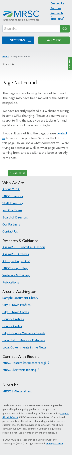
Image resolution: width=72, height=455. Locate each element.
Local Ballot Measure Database (23, 340)
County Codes (12, 326)
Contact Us (57, 3)
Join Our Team (12, 210)
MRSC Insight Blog (15, 268)
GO (64, 28)
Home (5, 56)
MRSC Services (12, 196)
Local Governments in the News (24, 347)
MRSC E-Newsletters (17, 391)
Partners (55, 8)
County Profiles (13, 319)
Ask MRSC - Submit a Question (23, 247)
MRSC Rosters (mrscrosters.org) (24, 363)
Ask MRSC (54, 40)
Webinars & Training (16, 275)
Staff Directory (12, 203)
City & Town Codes (15, 312)
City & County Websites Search (23, 333)
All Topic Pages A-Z (16, 261)
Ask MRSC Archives (15, 254)
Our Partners (11, 224)
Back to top (18, 172)
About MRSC (11, 189)
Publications (10, 282)
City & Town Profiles (16, 305)
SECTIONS (18, 40)
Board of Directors (15, 217)
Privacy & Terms (54, 443)
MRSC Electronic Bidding (19, 370)
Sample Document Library (20, 298)
